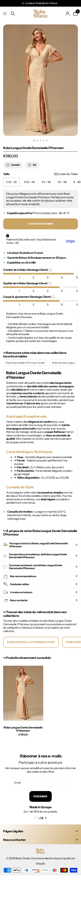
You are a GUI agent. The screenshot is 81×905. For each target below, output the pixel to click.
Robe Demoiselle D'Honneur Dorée (25, 362)
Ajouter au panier (40, 223)
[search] (13, 13)
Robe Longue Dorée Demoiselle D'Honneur (23, 729)
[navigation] (34, 140)
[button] (35, 818)
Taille (40, 174)
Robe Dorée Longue (63, 362)
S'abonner (40, 796)
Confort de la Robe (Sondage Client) (26, 270)
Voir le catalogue (5, 13)
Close (40, 831)
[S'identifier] (68, 13)
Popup (50, 270)
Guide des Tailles (68, 174)
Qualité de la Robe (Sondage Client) (25, 283)
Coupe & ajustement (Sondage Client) (27, 297)
